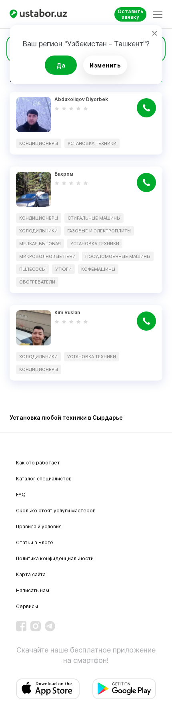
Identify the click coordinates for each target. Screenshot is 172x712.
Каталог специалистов (44, 479)
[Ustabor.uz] (42, 14)
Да (60, 65)
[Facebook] (21, 626)
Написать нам (32, 590)
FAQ (21, 495)
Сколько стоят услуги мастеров (56, 511)
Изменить (105, 65)
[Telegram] (50, 626)
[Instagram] (35, 626)
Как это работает (38, 463)
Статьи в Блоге (34, 542)
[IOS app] (48, 688)
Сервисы (27, 606)
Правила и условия (39, 527)
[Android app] (124, 688)
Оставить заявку (131, 14)
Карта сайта (31, 574)
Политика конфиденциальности (55, 558)
